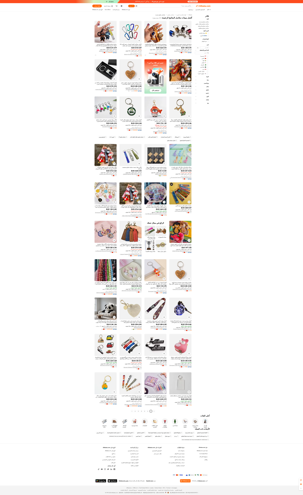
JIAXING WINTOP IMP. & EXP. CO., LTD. (132, 174)
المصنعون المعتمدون (156, 450)
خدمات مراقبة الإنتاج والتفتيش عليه (176, 462)
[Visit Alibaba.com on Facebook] (114, 469)
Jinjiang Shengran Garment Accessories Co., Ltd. (106, 251)
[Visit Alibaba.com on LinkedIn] (111, 469)
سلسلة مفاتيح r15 (122, 137)
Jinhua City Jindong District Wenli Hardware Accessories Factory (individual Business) (180, 177)
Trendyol (168, 487)
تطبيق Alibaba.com (123, 480)
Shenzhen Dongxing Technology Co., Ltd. (132, 290)
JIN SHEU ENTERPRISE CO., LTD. (134, 89)
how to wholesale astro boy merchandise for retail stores (194, 439)
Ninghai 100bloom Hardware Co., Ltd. (132, 367)
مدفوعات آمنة (181, 450)
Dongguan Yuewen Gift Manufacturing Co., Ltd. (130, 254)
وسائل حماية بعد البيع (179, 459)
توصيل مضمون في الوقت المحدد (177, 456)
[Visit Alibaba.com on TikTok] (99, 469)
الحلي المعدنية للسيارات (165, 137)
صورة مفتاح (167, 436)
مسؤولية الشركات (203, 456)
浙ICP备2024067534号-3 (192, 492)
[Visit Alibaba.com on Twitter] (108, 469)
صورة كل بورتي (100, 432)
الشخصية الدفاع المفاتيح (184, 140)
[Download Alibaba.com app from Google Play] (100, 480)
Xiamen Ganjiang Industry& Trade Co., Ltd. (106, 292)
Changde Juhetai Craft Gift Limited (182, 126)
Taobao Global (158, 487)
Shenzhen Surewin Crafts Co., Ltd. (108, 365)
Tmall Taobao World (144, 487)
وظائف (206, 459)
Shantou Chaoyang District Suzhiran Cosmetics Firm (155, 404)
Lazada (151, 487)
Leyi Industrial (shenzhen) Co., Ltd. (183, 211)
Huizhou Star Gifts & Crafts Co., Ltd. (108, 174)
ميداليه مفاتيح (157, 436)
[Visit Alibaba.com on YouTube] (102, 469)
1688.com (135, 487)
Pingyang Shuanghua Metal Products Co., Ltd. (106, 89)
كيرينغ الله (177, 137)
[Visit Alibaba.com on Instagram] (105, 469)
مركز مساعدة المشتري (133, 450)
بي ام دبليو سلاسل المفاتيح (202, 436)
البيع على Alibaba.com (110, 450)
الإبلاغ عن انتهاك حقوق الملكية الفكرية (129, 462)
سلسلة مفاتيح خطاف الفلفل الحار (136, 137)
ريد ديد (175, 436)
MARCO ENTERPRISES (160, 174)
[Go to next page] (132, 411)
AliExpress (129, 487)
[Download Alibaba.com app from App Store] (112, 480)
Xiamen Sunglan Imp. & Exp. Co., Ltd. (133, 54)
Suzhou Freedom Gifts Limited (134, 128)
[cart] (116, 6)
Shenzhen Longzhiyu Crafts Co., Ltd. (157, 53)
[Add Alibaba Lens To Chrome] (185, 480)
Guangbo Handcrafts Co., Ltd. (109, 126)
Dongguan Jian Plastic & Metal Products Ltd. (106, 212)
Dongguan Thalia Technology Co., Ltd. (157, 291)
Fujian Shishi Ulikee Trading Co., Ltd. (182, 51)
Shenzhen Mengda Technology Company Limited (155, 213)
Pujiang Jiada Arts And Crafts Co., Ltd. (182, 329)
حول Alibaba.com (203, 447)
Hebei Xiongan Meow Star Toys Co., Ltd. (181, 251)
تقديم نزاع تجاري (134, 456)
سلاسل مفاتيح (171, 15)
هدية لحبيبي (138, 436)
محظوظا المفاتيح (177, 432)
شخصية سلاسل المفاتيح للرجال (113, 432)
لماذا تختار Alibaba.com (202, 450)
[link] (301, 480)
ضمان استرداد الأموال (179, 453)
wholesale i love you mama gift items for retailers (120, 436)
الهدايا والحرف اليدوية (181, 15)
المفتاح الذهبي (148, 436)
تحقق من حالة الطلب (110, 456)
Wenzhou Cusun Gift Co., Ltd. (184, 403)
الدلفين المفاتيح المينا (128, 432)
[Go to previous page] (154, 411)
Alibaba (190, 15)
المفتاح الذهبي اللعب (152, 137)
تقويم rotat (111, 137)
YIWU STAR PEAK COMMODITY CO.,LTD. (132, 215)
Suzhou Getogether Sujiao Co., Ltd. (182, 91)
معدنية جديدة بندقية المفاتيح (186, 436)
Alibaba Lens (201, 480)
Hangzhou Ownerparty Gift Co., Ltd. (133, 404)
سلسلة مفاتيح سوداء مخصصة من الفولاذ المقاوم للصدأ (158, 432)
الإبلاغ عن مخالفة (134, 465)
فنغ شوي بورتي (102, 137)
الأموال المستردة (134, 459)
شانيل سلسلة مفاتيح (171, 140)
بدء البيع (113, 453)
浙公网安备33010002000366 (177, 492)
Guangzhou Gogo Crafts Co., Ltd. (158, 327)
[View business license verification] (165, 492)
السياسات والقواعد (180, 465)
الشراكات (113, 462)
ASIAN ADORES (138, 327)
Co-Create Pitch (203, 453)
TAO (164, 487)
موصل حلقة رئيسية (189, 432)
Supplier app (149, 480)
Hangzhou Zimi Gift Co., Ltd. (159, 131)
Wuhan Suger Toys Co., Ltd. (110, 327)
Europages (174, 487)
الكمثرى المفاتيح (140, 432)
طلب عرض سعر (157, 453)
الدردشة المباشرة (134, 453)
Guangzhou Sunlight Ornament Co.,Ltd (182, 289)
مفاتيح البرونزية (186, 137)
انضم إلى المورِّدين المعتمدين (108, 459)
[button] (136, 6)
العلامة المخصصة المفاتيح (202, 432)
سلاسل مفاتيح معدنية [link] (160, 15)
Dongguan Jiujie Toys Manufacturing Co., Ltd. (180, 365)
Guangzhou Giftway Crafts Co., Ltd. (157, 364)
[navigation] (202, 213)
